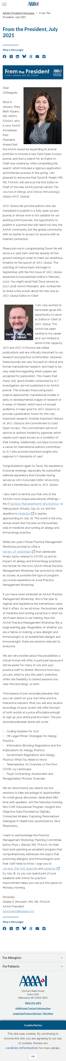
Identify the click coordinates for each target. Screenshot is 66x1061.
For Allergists (12, 958)
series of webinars (17, 551)
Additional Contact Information (33, 1008)
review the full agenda (20, 868)
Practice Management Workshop (33, 503)
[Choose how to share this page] (44, 57)
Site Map (48, 1013)
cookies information (22, 1048)
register (24, 513)
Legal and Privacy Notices (27, 1013)
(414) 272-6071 (33, 1003)
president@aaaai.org (18, 911)
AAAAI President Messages (19, 13)
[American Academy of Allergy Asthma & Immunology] (33, 4)
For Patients (11, 966)
